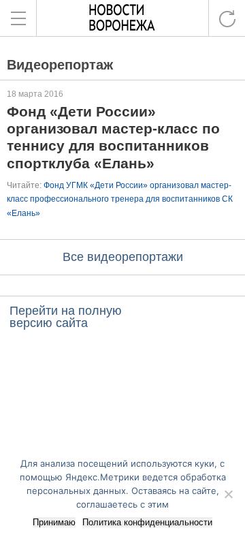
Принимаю (54, 522)
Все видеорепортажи (123, 257)
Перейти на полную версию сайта (66, 317)
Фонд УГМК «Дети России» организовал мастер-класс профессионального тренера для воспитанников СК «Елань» (120, 199)
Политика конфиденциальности (147, 522)
